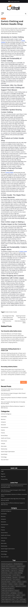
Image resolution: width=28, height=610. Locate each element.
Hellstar (10, 584)
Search (3, 380)
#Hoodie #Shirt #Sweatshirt (8, 566)
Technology (4, 457)
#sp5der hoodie (21, 566)
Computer (3, 422)
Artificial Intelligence (6, 414)
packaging (13, 592)
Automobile (4, 416)
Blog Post (3, 476)
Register (3, 474)
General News (4, 435)
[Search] (25, 13)
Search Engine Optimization (8, 451)
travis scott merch (6, 597)
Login (2, 471)
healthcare (4, 584)
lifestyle (21, 584)
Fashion (3, 18)
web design (23, 599)
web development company (19, 601)
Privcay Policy (4, 479)
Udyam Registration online (8, 599)
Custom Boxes (16, 575)
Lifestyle (3, 443)
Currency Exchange (6, 575)
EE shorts (21, 577)
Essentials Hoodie (6, 581)
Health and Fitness (5, 438)
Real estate (4, 446)
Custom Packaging (6, 577)
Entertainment (4, 427)
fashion (14, 581)
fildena (19, 581)
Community (4, 572)
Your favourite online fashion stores (11, 331)
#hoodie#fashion (18, 564)
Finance (3, 432)
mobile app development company (10, 590)
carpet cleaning (5, 570)
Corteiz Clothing (18, 572)
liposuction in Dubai (20, 586)
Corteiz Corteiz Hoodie (11, 312)
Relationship (4, 449)
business (21, 568)
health (24, 581)
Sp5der (18, 595)
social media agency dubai (8, 595)
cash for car (14, 570)
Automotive (14, 568)
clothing (21, 570)
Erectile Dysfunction (6, 579)
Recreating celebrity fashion (9, 366)
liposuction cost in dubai (8, 586)
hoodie (15, 584)
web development (6, 601)
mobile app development (8, 588)
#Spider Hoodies (6, 568)
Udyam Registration (17, 597)
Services (20, 592)
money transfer (5, 592)
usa (17, 599)
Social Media (4, 454)
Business (3, 419)
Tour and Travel (4, 459)
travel (23, 595)
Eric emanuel (16, 579)
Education (3, 424)
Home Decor (4, 440)
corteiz (10, 572)
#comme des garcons (7, 564)
